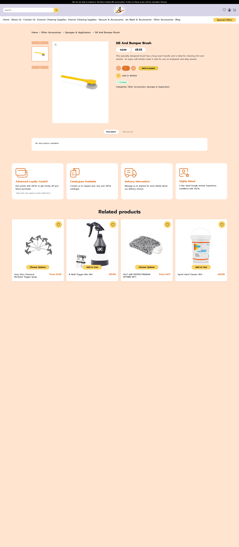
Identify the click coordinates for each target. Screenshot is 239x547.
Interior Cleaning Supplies (82, 19)
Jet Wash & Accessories (138, 19)
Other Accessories (163, 19)
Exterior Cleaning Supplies (51, 19)
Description (111, 132)
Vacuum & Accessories (110, 19)
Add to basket (148, 68)
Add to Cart (92, 267)
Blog (177, 19)
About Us (16, 19)
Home (6, 19)
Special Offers (224, 20)
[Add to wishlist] (58, 224)
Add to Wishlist (127, 76)
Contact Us (29, 19)
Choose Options (38, 267)
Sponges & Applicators (78, 32)
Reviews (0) (128, 132)
